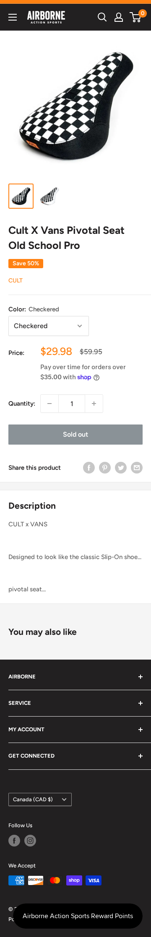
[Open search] (102, 17)
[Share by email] (137, 467)
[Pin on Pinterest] (105, 467)
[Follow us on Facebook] (14, 840)
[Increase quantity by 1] (94, 403)
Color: (33, 309)
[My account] (119, 17)
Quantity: (21, 403)
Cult (15, 280)
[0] (135, 17)
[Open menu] (12, 17)
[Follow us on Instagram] (30, 840)
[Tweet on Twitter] (121, 467)
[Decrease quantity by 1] (49, 403)
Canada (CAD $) (33, 799)
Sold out (75, 434)
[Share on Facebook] (89, 467)
